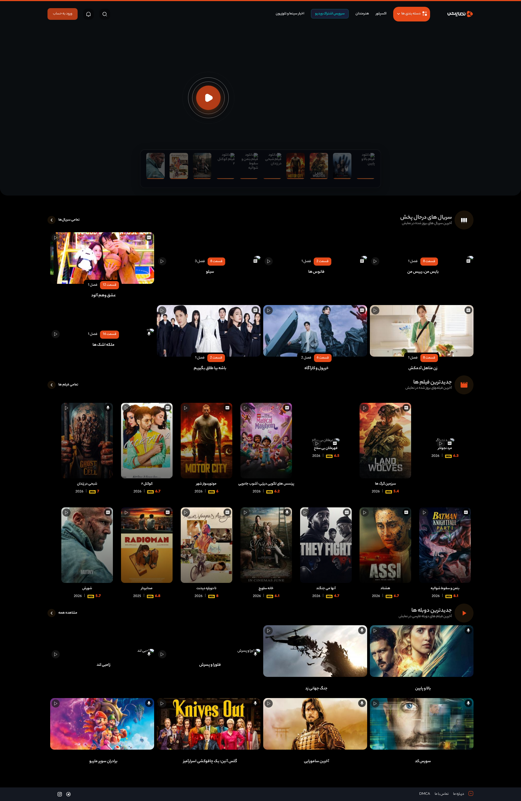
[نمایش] (460, 14)
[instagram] (59, 794)
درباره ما (458, 794)
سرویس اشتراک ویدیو (330, 14)
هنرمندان (362, 14)
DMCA (424, 794)
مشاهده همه (67, 613)
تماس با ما (442, 794)
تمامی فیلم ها (68, 385)
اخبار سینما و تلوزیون (290, 14)
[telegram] (68, 794)
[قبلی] (510, 98)
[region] (260, 98)
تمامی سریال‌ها (69, 220)
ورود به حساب (62, 14)
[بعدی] (10, 98)
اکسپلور (381, 14)
